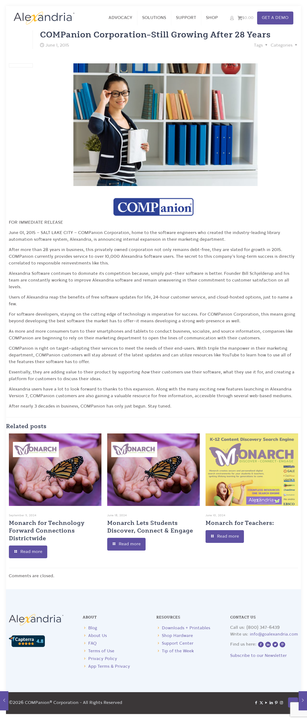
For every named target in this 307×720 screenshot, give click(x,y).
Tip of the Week (178, 651)
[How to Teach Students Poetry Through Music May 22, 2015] (4, 700)
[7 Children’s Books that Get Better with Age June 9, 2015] (303, 700)
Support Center (178, 644)
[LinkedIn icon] (271, 703)
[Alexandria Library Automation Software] (44, 18)
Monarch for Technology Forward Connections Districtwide (46, 530)
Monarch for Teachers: (240, 522)
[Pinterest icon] (276, 703)
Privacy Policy (102, 659)
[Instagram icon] (281, 703)
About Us (97, 636)
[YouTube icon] (266, 703)
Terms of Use (101, 651)
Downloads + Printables (186, 628)
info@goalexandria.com (274, 634)
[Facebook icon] (256, 703)
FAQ (92, 644)
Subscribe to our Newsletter (258, 656)
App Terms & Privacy (109, 667)
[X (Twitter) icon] (261, 703)
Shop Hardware (177, 636)
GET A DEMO (275, 18)
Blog (92, 628)
